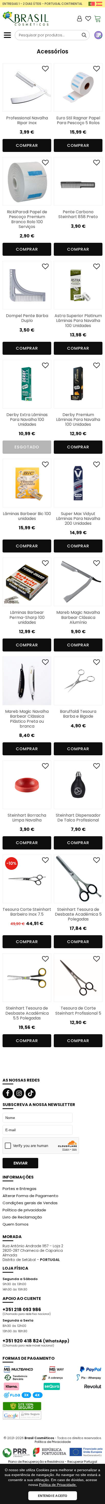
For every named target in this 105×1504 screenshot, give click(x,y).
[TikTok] (30, 1093)
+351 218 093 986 (22, 1310)
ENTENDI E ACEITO (52, 1496)
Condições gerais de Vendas (30, 1202)
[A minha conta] (79, 19)
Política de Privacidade (53, 1442)
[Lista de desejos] (88, 19)
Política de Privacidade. (58, 1485)
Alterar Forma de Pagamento (30, 1195)
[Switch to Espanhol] (99, 4)
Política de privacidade (24, 1210)
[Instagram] (19, 1093)
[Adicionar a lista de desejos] (45, 70)
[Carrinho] (97, 18)
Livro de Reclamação (22, 1217)
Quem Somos (16, 1224)
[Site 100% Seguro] (22, 1411)
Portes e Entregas (19, 1188)
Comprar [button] (27, 145)
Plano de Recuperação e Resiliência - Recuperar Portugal (52, 1462)
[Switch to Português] (91, 4)
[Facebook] (8, 1093)
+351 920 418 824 (36, 1341)
